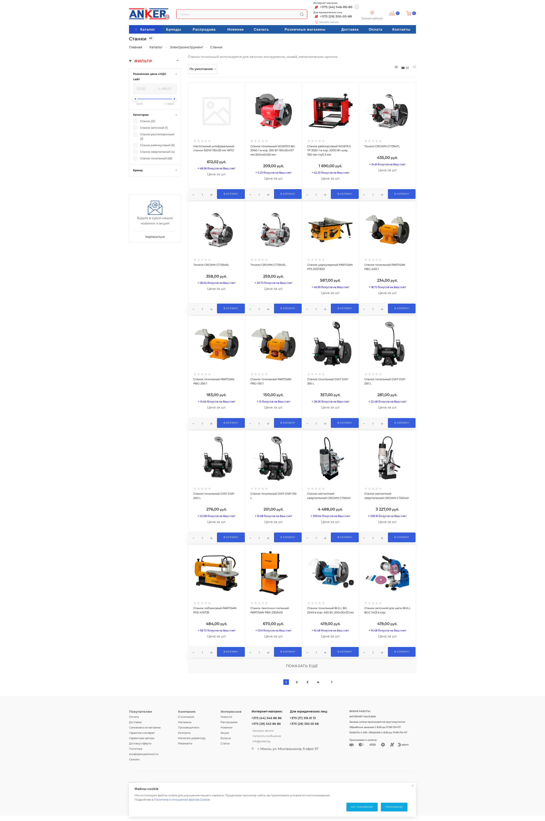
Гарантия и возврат (142, 732)
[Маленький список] (396, 67)
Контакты (184, 732)
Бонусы (226, 738)
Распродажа (229, 722)
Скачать (134, 759)
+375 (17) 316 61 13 (303, 718)
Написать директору (192, 738)
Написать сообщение (266, 735)
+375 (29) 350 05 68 (304, 724)
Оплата (134, 716)
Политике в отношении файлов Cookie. (182, 799)
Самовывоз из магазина (145, 727)
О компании (186, 716)
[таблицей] (414, 67)
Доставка (135, 722)
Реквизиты (185, 743)
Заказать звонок (328, 22)
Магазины (184, 722)
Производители (188, 727)
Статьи (225, 743)
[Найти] (302, 14)
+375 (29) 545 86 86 (266, 724)
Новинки (226, 727)
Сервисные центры (141, 738)
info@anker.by (261, 741)
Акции (225, 732)
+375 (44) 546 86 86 (266, 718)
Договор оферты (140, 743)
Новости (226, 716)
